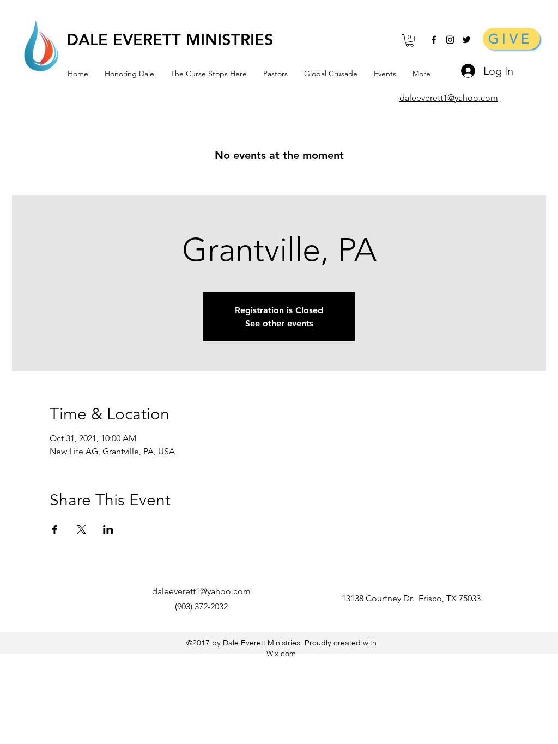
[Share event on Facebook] (55, 529)
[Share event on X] (81, 529)
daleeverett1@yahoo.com (201, 591)
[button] (409, 40)
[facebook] (433, 39)
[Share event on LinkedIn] (108, 529)
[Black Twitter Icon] (466, 39)
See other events (279, 323)
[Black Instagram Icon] (450, 39)
